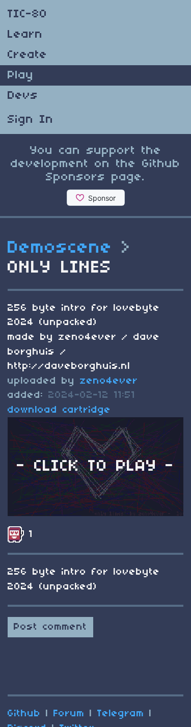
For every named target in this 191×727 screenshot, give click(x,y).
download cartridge (59, 410)
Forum (69, 714)
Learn (25, 35)
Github (24, 714)
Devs (23, 96)
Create (27, 55)
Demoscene (60, 248)
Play (21, 75)
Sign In (30, 120)
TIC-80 (27, 14)
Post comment (50, 627)
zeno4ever (109, 381)
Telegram (120, 714)
